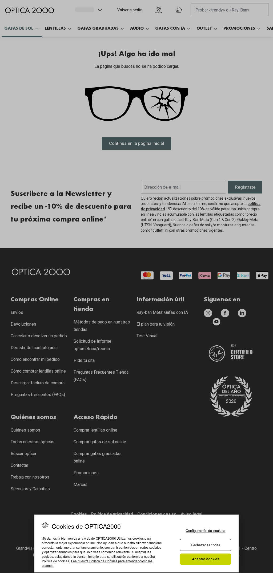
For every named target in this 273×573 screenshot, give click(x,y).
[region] (136, 544)
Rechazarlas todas (205, 544)
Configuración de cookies (205, 530)
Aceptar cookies (205, 559)
